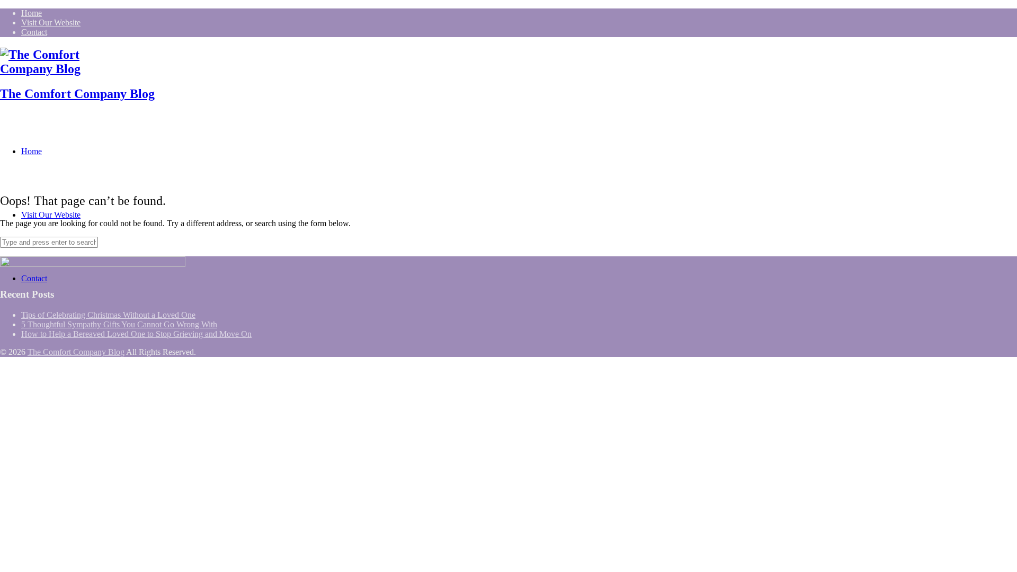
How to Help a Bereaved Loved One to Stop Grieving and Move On (136, 333)
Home (31, 12)
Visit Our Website (51, 22)
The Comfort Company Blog (77, 94)
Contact (34, 32)
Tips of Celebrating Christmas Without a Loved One (108, 314)
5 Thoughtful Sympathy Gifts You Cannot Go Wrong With (119, 324)
